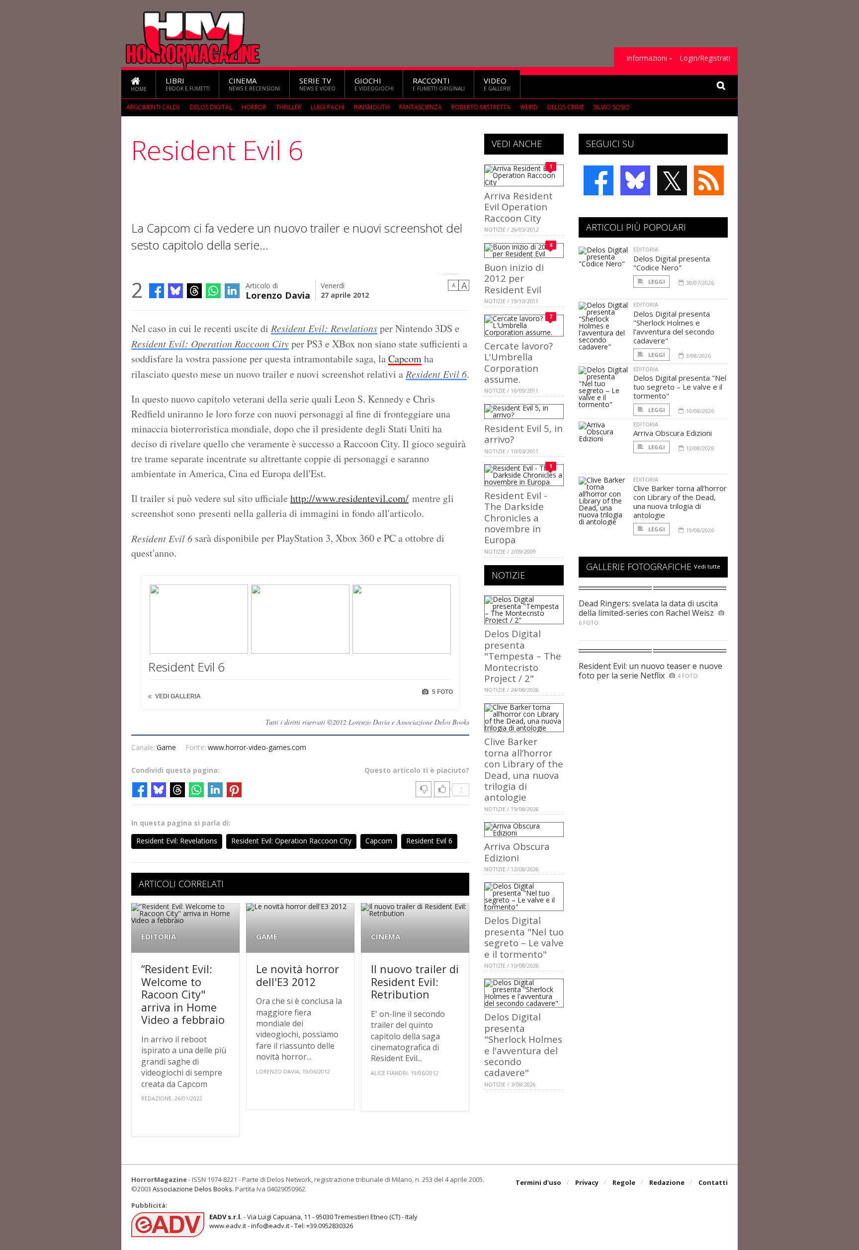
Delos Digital (211, 107)
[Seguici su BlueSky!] (635, 180)
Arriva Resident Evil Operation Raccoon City (518, 206)
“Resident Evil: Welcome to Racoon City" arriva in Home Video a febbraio (183, 994)
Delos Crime (565, 107)
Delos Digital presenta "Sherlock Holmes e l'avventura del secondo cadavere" (523, 1044)
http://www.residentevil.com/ (349, 498)
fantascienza (420, 107)
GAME (266, 936)
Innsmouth (372, 107)
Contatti (713, 1182)
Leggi (656, 281)
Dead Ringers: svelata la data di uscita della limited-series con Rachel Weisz (648, 608)
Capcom (405, 358)
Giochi (374, 84)
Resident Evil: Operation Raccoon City (210, 343)
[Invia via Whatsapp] (213, 290)
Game (166, 747)
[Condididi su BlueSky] (175, 290)
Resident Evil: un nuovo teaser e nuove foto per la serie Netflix (650, 671)
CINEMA (385, 936)
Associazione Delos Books (192, 1188)
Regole (623, 1182)
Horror (254, 107)
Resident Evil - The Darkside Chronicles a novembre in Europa (515, 517)
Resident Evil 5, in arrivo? (523, 433)
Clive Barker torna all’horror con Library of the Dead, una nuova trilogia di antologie (523, 769)
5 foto (441, 691)
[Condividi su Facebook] (156, 290)
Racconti (439, 84)
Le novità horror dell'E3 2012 (297, 975)
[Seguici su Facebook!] (598, 180)
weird (529, 107)
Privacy (587, 1182)
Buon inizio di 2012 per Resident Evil (514, 278)
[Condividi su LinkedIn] (232, 290)
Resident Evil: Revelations (324, 328)
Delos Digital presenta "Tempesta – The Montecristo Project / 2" (522, 655)
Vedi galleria (177, 696)
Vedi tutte (707, 566)
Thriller (288, 107)
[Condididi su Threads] (194, 290)
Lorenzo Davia (278, 294)
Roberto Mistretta (481, 107)
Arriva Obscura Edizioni (517, 851)
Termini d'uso (538, 1182)
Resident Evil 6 (436, 373)
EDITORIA (158, 936)
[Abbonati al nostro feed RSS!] (709, 180)
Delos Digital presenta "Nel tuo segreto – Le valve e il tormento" (524, 937)
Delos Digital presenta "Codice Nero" (671, 262)
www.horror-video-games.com (257, 747)
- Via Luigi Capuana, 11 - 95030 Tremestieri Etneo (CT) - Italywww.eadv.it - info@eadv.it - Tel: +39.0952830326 (313, 1221)
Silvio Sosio (612, 107)
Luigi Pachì (327, 107)
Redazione (667, 1182)
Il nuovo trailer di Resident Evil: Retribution (415, 981)
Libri (188, 84)
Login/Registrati (705, 58)
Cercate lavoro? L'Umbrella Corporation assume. (518, 362)
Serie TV (317, 84)
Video (497, 84)
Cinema (254, 84)
